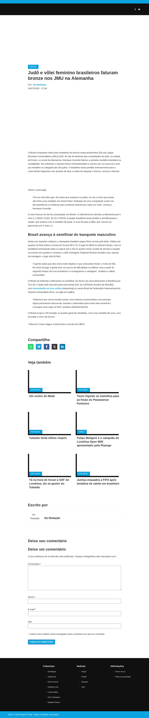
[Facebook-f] (135, 9)
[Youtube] (139, 9)
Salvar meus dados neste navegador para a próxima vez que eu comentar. (67, 634)
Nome (31, 597)
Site (30, 622)
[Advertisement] (74, 41)
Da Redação (39, 84)
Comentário (34, 564)
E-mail (32, 609)
